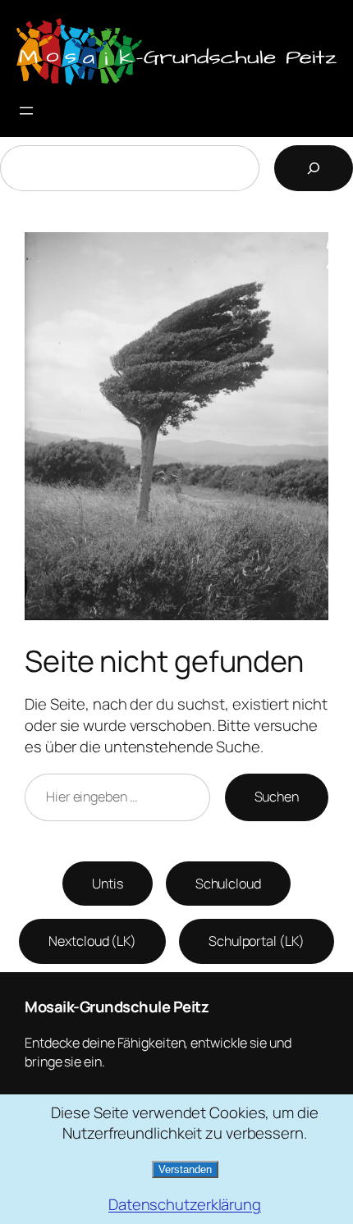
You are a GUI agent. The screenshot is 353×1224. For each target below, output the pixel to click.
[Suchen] (313, 168)
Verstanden (185, 1169)
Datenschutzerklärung (184, 1204)
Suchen (276, 797)
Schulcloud (228, 884)
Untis (107, 884)
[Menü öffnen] (26, 111)
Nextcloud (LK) (92, 941)
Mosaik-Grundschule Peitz (117, 1006)
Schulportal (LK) (256, 941)
